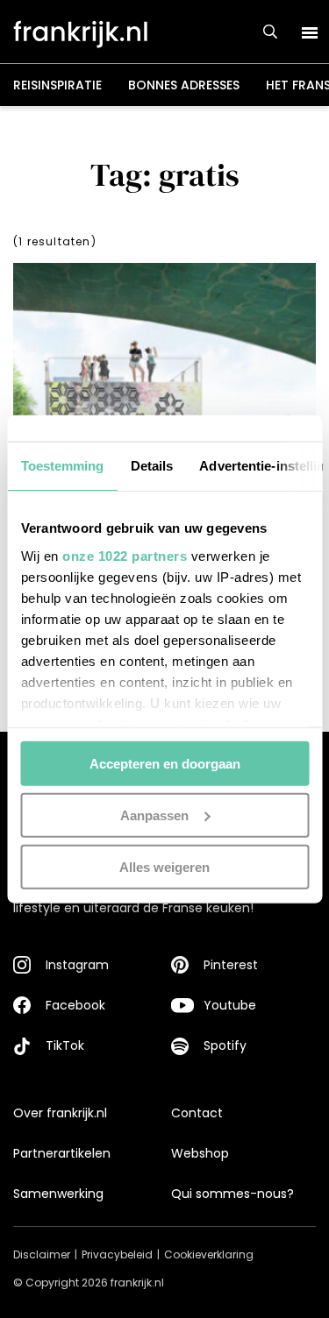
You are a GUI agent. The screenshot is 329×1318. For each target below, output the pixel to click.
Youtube (230, 1005)
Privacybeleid (117, 1254)
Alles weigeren (164, 866)
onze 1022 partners (124, 555)
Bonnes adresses (184, 85)
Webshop (200, 1153)
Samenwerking (58, 1193)
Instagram (77, 965)
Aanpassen (154, 814)
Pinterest (231, 965)
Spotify (225, 1045)
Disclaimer (41, 1254)
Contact (197, 1113)
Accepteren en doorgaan (164, 763)
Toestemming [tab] (62, 465)
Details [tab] (151, 465)
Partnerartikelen (62, 1153)
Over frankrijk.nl (60, 1113)
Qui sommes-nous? (232, 1193)
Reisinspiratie (57, 85)
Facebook (75, 1005)
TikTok (65, 1045)
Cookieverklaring (209, 1254)
